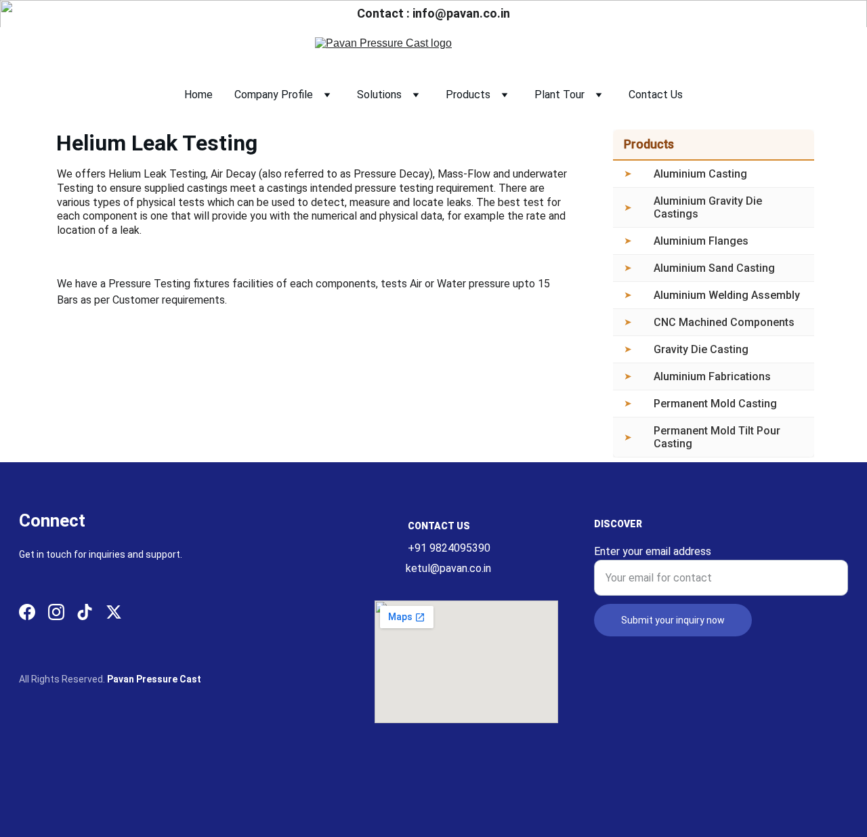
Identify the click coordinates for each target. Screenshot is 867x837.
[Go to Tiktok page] (85, 612)
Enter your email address (652, 551)
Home (198, 94)
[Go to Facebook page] (27, 612)
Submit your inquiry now (673, 620)
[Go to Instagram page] (56, 612)
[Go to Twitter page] (114, 612)
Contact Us (656, 94)
